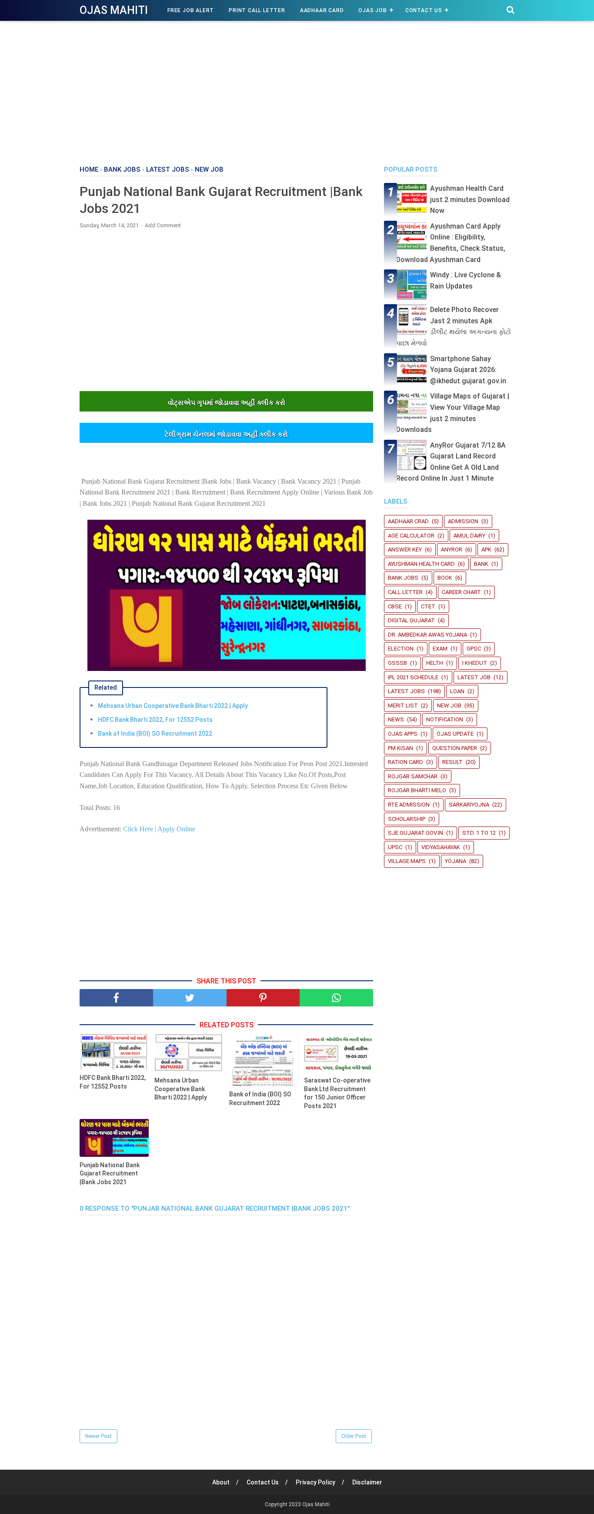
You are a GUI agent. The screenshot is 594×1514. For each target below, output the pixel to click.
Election (401, 648)
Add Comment (163, 225)
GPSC (474, 648)
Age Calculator (411, 535)
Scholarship (406, 819)
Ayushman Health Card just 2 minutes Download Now (470, 199)
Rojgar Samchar (412, 776)
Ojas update (455, 733)
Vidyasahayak (440, 847)
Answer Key (405, 549)
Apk (486, 549)
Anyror (451, 549)
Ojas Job (372, 10)
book (444, 577)
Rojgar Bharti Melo (417, 790)
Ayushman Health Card (421, 564)
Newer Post (98, 1436)
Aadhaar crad (408, 521)
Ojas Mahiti (114, 10)
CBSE (395, 606)
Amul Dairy (469, 535)
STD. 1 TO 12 (479, 833)
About (221, 1482)
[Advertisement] (297, 91)
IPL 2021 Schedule (413, 677)
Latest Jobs (406, 691)
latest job (474, 677)
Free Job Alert (190, 10)
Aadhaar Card (322, 10)
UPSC (395, 847)
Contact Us (423, 10)
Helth (434, 663)
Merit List (403, 705)
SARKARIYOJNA (469, 804)
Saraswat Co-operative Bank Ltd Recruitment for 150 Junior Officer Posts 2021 (337, 1093)
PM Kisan (400, 748)
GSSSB (397, 663)
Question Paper (454, 748)
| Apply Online (174, 829)
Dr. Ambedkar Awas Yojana (427, 634)
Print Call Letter (257, 10)
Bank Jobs (403, 577)
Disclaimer (367, 1482)
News (396, 719)
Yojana (455, 861)
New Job (449, 705)
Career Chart (461, 592)
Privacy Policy (315, 1482)
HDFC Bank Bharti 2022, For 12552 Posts (155, 719)
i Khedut (474, 663)
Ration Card (405, 762)
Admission (463, 521)
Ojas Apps (402, 733)
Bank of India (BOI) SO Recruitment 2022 (155, 733)
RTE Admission (409, 804)
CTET (428, 606)
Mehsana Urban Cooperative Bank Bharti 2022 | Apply (173, 705)
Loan (457, 691)
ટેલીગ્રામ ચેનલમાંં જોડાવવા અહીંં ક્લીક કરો (226, 434)
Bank (481, 564)
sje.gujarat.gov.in (415, 833)
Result (452, 762)
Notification (444, 719)
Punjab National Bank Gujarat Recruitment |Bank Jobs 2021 (110, 1173)
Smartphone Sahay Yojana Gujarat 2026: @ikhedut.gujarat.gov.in (468, 370)
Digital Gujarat (411, 620)
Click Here (138, 829)
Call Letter (405, 592)
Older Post (353, 1436)
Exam (440, 648)
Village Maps (407, 861)
